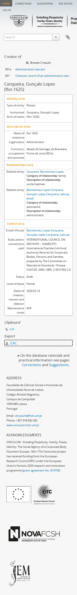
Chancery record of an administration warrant (44, 76)
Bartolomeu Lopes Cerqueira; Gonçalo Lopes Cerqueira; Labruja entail (48, 194)
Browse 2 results (40, 63)
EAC (13, 343)
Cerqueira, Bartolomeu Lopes (45, 172)
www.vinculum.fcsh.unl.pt (22, 425)
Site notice (66, 3)
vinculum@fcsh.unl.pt (28, 416)
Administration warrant (30, 69)
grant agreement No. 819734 (41, 470)
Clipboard (67, 37)
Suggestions (45, 3)
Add (11, 329)
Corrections (23, 3)
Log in (7, 9)
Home (6, 3)
